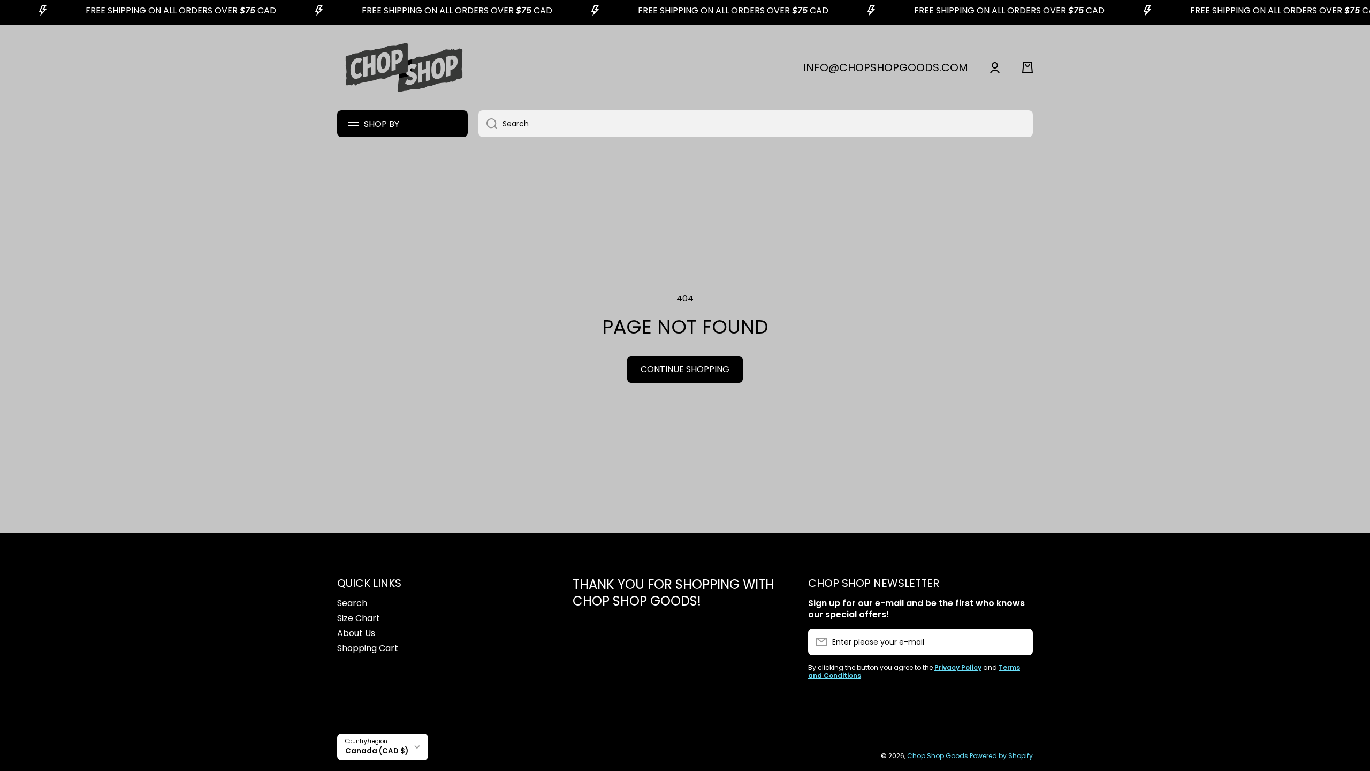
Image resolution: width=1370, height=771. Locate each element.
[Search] (487, 123)
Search (352, 603)
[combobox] (755, 123)
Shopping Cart (367, 648)
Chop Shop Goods (937, 755)
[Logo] (404, 67)
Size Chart (358, 618)
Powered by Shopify (1001, 755)
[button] (1027, 67)
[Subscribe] (1019, 642)
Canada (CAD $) (376, 751)
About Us (356, 633)
